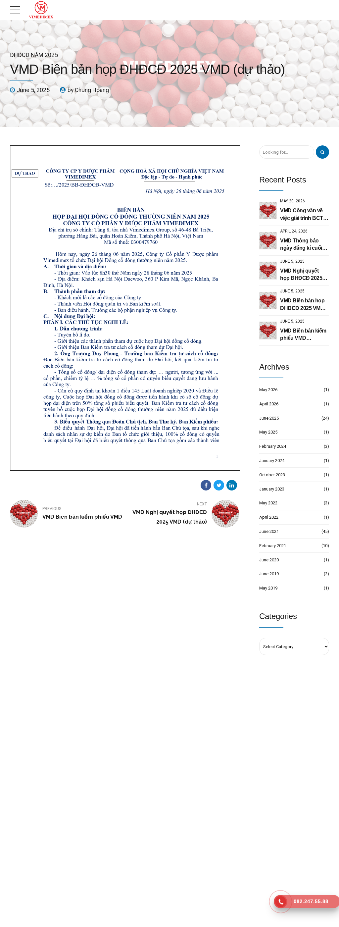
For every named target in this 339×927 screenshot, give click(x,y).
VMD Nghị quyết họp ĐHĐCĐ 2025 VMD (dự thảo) (301, 275)
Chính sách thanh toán (112, 855)
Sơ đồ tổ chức (105, 834)
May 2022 (268, 502)
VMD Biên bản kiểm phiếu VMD (303, 334)
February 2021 (272, 545)
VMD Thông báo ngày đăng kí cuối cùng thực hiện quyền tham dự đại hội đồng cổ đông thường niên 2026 (302, 245)
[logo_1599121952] (63, 749)
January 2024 (271, 460)
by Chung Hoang (88, 90)
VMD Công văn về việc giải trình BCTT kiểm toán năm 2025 (303, 215)
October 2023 (272, 474)
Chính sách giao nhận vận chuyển (122, 866)
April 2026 (268, 403)
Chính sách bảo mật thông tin (118, 877)
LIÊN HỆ (214, 917)
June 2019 (269, 573)
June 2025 (269, 418)
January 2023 (271, 489)
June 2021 (269, 531)
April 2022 (268, 517)
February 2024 (272, 446)
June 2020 (269, 559)
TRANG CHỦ (129, 917)
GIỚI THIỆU (159, 917)
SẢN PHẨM (188, 917)
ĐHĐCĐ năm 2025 (34, 55)
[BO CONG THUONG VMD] (294, 844)
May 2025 (268, 432)
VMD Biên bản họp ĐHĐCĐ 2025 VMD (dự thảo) (302, 305)
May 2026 (268, 389)
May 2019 (268, 588)
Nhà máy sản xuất (108, 845)
